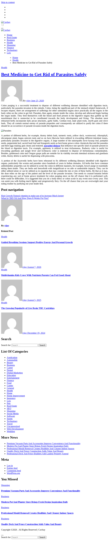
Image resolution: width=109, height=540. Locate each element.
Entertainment (13, 378)
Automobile (12, 360)
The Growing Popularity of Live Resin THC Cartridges (27, 308)
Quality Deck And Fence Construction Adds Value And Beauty (35, 451)
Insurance (11, 398)
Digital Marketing (15, 373)
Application (12, 357)
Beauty (10, 362)
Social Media (13, 413)
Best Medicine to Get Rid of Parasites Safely (44, 74)
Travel (9, 424)
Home (9, 35)
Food (9, 383)
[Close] (2, 535)
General (10, 388)
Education (11, 375)
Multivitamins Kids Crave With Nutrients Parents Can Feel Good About (36, 275)
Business (11, 40)
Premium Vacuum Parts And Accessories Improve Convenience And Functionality (43, 443)
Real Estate (12, 37)
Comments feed (14, 470)
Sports (9, 418)
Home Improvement (16, 396)
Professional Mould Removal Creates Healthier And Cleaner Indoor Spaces (40, 448)
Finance (10, 47)
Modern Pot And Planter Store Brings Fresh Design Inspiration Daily (38, 446)
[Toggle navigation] (2, 28)
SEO (9, 408)
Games (10, 385)
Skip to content (8, 2)
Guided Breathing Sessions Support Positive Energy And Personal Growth (37, 242)
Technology (12, 50)
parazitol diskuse (52, 145)
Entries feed (12, 468)
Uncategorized (13, 426)
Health (10, 42)
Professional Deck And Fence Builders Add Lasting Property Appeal (37, 453)
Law (9, 53)
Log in (10, 465)
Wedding (11, 431)
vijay (28, 100)
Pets (9, 403)
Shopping (11, 45)
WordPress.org (13, 473)
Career (10, 367)
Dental (10, 370)
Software (11, 416)
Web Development (15, 429)
